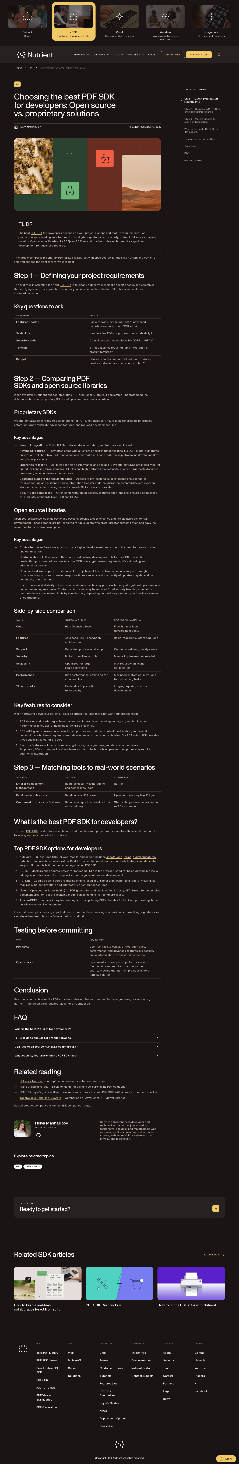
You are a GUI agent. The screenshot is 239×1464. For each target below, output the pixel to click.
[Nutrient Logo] (35, 55)
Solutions (74, 1376)
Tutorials (105, 1376)
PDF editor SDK (137, 735)
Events (104, 1360)
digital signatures (144, 857)
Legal (166, 1391)
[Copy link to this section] (9, 275)
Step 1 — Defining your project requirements (201, 100)
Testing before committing (199, 139)
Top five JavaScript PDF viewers (40, 1098)
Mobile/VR (75, 1360)
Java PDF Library (47, 1353)
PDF (18, 1166)
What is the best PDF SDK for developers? (201, 130)
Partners (168, 1384)
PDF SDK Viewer (46, 1360)
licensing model (66, 895)
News (103, 1411)
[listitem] (38, 1135)
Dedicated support (32, 479)
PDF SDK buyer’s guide (34, 1092)
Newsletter (107, 1426)
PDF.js (148, 258)
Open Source (33, 1166)
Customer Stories (111, 1368)
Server (72, 1368)
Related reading (193, 160)
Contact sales (199, 55)
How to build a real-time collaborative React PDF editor (38, 1307)
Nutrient (125, 237)
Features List (108, 1384)
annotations (114, 857)
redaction (26, 861)
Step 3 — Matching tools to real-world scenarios (200, 120)
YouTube (200, 1368)
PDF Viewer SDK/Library (44, 1398)
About (167, 1353)
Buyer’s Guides (109, 1403)
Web (71, 1353)
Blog (103, 1353)
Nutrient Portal (140, 1368)
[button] (82, 54)
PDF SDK (36, 233)
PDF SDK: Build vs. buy (34, 1087)
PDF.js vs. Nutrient (31, 1081)
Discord (200, 1376)
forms (127, 857)
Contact (200, 1353)
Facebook (201, 1391)
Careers (168, 1376)
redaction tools (128, 745)
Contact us (82, 1004)
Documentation (141, 1360)
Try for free (172, 55)
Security (168, 1360)
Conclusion (190, 146)
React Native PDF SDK (47, 1370)
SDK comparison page (75, 1106)
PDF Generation (46, 1407)
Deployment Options (113, 1418)
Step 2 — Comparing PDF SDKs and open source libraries (202, 110)
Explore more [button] (212, 1255)
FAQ (186, 153)
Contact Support (142, 1376)
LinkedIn (200, 1360)
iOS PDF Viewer (46, 1388)
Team (166, 1368)
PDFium (133, 258)
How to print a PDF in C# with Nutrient (186, 1305)
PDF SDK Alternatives (107, 1393)
